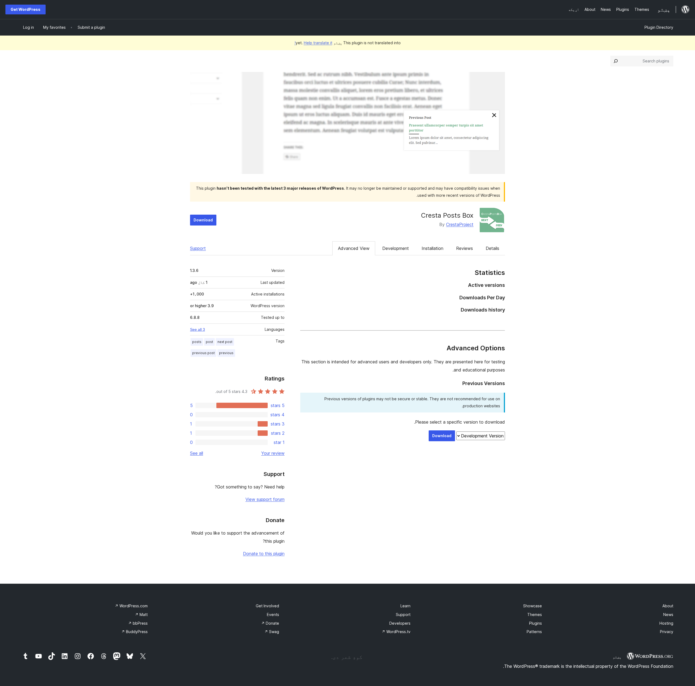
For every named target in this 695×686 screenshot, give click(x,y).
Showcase (532, 606)
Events (273, 614)
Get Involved (267, 606)
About (667, 606)
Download (203, 220)
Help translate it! (313, 42)
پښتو (617, 657)
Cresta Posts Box (447, 215)
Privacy (666, 631)
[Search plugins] (615, 61)
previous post (203, 353)
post (209, 342)
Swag (271, 631)
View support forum (265, 499)
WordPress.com (131, 606)
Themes (534, 614)
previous (226, 353)
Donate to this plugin (264, 553)
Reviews (464, 248)
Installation (432, 248)
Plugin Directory (659, 27)
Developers (399, 623)
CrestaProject (459, 224)
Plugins (535, 623)
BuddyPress (134, 631)
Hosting (666, 623)
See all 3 (197, 329)
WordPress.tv (396, 631)
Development (395, 248)
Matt (141, 614)
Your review (273, 453)
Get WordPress (25, 9)
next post (224, 342)
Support (198, 248)
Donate (270, 623)
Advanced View (353, 248)
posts (196, 342)
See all (196, 453)
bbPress (138, 623)
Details (492, 248)
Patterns (534, 631)
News (668, 614)
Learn (405, 606)
